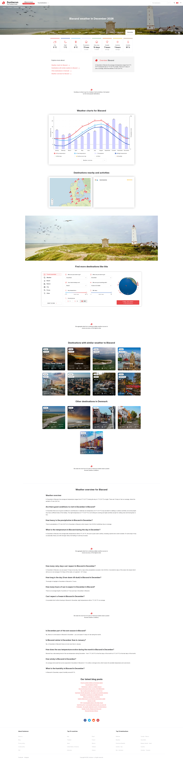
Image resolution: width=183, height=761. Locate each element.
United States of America (73, 746)
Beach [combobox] (68, 285)
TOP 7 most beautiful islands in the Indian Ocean (91, 702)
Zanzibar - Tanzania (145, 750)
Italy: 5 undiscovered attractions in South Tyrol (91, 690)
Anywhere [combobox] (69, 277)
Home (4, 7)
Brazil (93, 736)
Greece (94, 750)
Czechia (143, 746)
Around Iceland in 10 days (91, 684)
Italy (68, 736)
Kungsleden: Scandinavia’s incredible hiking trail (91, 694)
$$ (77, 301)
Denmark (16, 7)
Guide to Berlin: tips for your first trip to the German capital (91, 698)
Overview (139, 32)
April (67, 32)
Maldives (118, 736)
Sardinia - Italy (119, 746)
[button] (52, 200)
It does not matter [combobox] (95, 285)
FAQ (19, 750)
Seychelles (143, 739)
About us (20, 736)
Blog (19, 739)
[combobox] (151, 3)
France (93, 739)
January (43, 32)
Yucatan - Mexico (145, 736)
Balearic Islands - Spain (146, 743)
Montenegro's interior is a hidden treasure (92, 686)
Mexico (93, 743)
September (102, 32)
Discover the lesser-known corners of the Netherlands (91, 688)
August (93, 32)
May (73, 32)
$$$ (85, 301)
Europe (10, 7)
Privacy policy (21, 743)
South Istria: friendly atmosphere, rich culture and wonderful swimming (91, 692)
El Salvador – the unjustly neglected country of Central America (91, 706)
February (51, 32)
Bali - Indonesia (119, 750)
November (120, 32)
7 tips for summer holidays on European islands (91, 682)
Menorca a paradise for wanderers (91, 696)
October (111, 32)
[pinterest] (98, 720)
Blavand (23, 7)
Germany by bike (91, 700)
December (130, 32)
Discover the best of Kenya (91, 710)
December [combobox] (94, 277)
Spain (68, 743)
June (79, 32)
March (60, 32)
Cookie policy (21, 746)
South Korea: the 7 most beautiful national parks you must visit (91, 704)
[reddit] (93, 720)
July (86, 32)
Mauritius (118, 739)
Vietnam (94, 746)
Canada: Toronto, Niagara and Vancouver (91, 708)
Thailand (69, 739)
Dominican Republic (120, 743)
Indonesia (69, 750)
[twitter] (89, 720)
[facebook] (85, 720)
